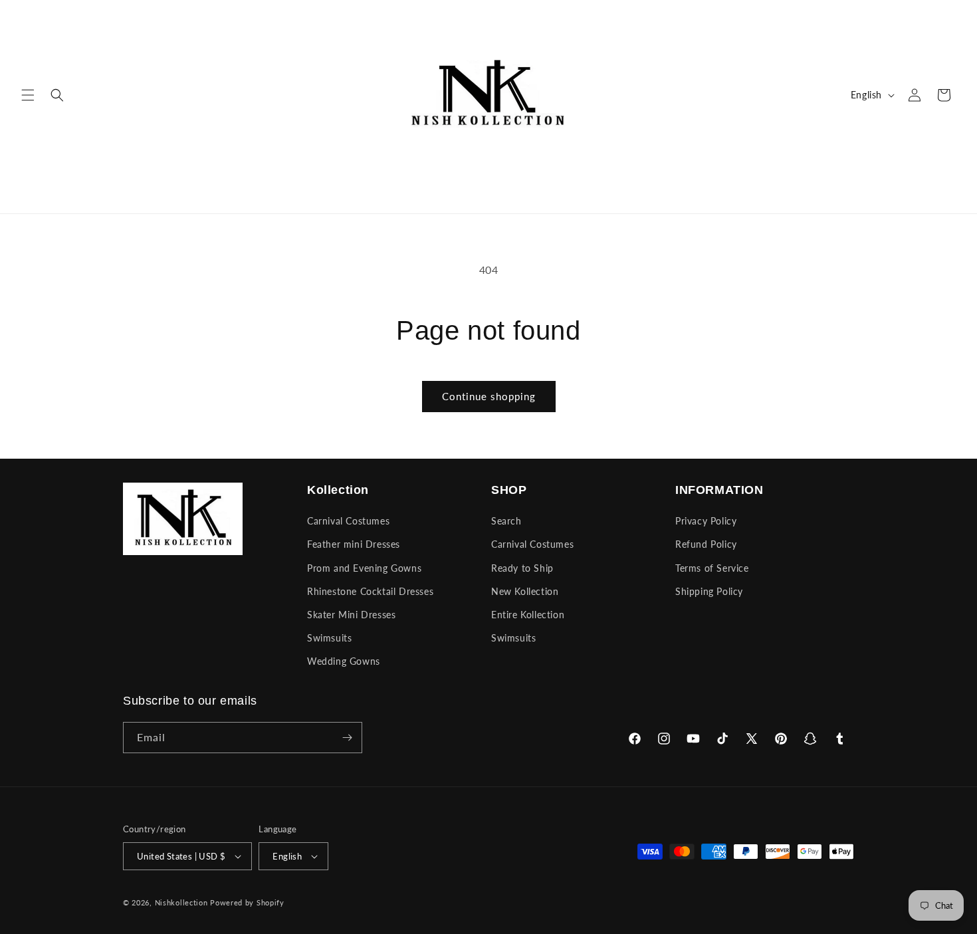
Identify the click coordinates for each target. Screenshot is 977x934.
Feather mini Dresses (353, 544)
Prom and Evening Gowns (364, 568)
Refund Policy (706, 544)
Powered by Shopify (247, 902)
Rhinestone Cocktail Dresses (370, 591)
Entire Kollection (527, 614)
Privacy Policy (705, 520)
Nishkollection (181, 902)
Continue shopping (489, 396)
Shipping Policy (709, 591)
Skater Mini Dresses (351, 614)
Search (506, 520)
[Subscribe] (347, 737)
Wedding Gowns (343, 661)
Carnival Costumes (348, 520)
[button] (28, 95)
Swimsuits (329, 637)
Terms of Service (712, 568)
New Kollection (524, 591)
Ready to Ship (522, 568)
